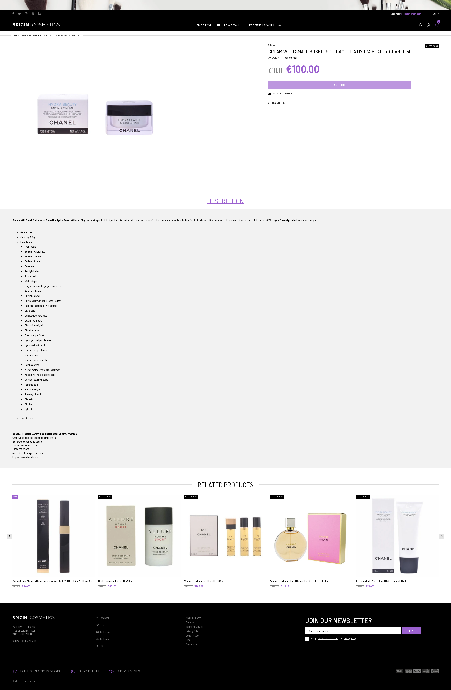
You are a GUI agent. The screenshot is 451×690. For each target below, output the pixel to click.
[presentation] (9, 536)
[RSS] (39, 13)
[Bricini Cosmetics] (37, 24)
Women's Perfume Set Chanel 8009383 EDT (206, 580)
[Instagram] (26, 13)
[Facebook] (13, 13)
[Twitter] (19, 13)
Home (14, 35)
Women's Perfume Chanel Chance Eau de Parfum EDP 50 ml (300, 580)
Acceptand (333, 638)
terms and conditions (328, 638)
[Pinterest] (33, 13)
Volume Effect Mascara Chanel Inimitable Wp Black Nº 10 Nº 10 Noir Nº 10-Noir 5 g (52, 580)
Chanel (271, 44)
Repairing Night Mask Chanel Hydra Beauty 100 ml (381, 580)
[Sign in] (429, 24)
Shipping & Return (276, 103)
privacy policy (349, 638)
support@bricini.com (411, 13)
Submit (411, 630)
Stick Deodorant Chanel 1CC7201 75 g (116, 580)
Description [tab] (225, 201)
